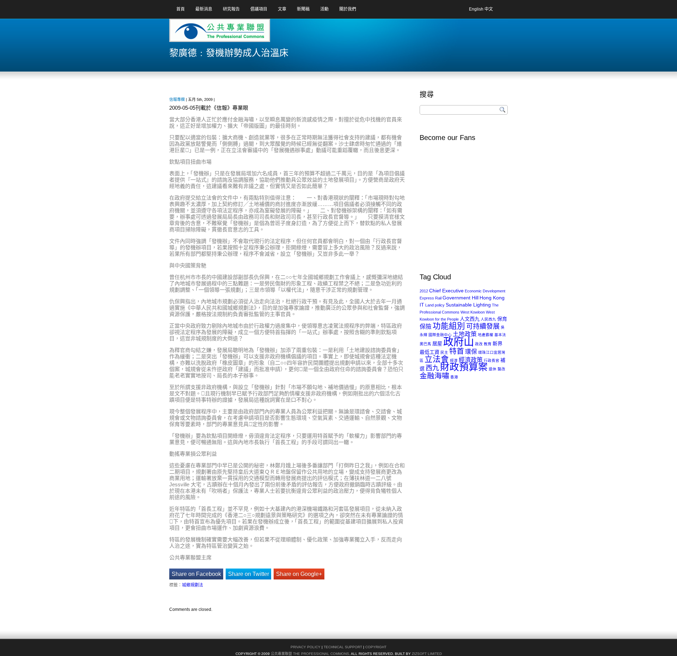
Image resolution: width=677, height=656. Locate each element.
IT (422, 305)
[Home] (197, 33)
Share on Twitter (248, 574)
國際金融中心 (440, 335)
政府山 (458, 341)
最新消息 (203, 9)
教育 (488, 344)
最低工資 (429, 352)
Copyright (375, 647)
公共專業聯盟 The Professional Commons (310, 654)
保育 (502, 319)
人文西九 (470, 319)
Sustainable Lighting (468, 305)
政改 (479, 344)
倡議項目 (258, 9)
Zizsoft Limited (427, 654)
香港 (454, 377)
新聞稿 (303, 9)
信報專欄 (177, 99)
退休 (492, 369)
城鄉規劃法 (192, 585)
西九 (432, 368)
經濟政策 (471, 360)
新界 (497, 343)
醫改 (501, 369)
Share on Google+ (299, 574)
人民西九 (488, 319)
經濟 (454, 360)
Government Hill (460, 297)
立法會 (437, 359)
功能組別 (449, 326)
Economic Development (485, 291)
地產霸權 (485, 335)
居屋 (437, 343)
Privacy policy (306, 647)
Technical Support (343, 647)
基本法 (500, 335)
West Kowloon (473, 312)
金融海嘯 (434, 376)
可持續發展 (483, 326)
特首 (456, 351)
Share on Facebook (196, 574)
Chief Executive (446, 290)
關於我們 (347, 9)
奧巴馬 (425, 344)
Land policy (435, 305)
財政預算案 (464, 367)
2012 (424, 291)
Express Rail (430, 298)
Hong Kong (492, 297)
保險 (426, 326)
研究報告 (231, 9)
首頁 (180, 9)
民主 (444, 352)
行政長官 (491, 360)
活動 (324, 9)
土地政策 (465, 334)
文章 (282, 9)
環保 (471, 351)
